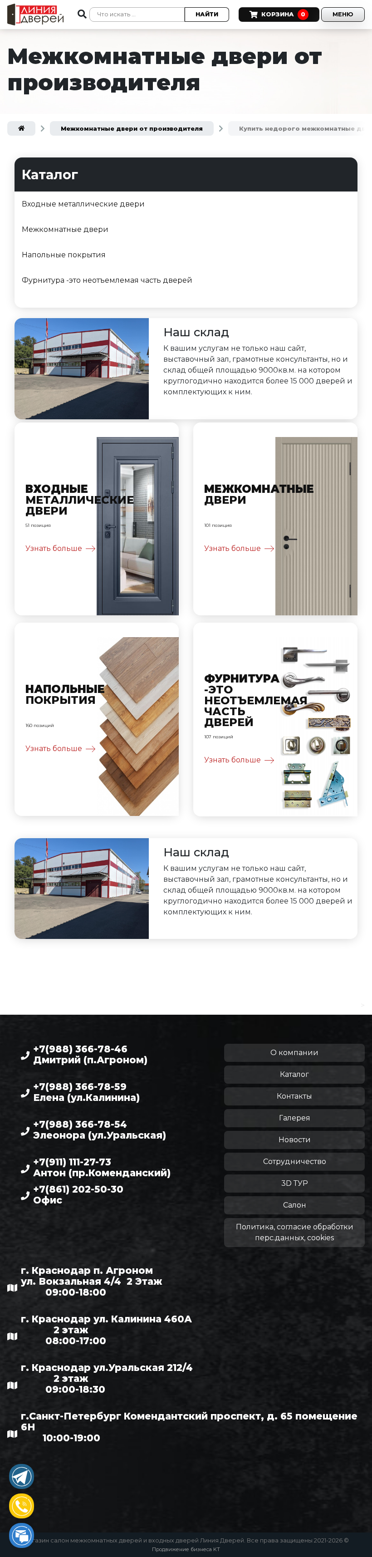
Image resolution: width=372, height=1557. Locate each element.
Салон (294, 1205)
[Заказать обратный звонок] (21, 1505)
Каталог (294, 1074)
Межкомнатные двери (65, 229)
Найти (207, 14)
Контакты (294, 1096)
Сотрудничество (294, 1161)
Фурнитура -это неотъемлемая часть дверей (107, 280)
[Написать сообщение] (21, 1535)
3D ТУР (294, 1183)
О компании (294, 1052)
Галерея (294, 1118)
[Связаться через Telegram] (21, 1476)
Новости (295, 1139)
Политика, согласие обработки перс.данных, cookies (294, 1232)
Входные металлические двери (83, 204)
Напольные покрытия (64, 254)
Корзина (283, 14)
